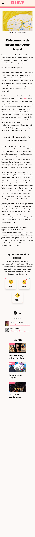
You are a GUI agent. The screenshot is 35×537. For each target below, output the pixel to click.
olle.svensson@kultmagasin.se (19, 331)
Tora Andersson (16, 322)
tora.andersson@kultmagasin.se (20, 325)
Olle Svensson (15, 328)
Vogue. (24, 99)
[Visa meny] (3, 3)
